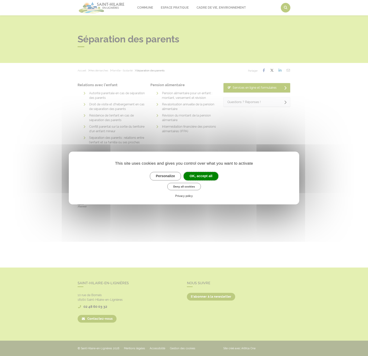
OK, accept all (201, 176)
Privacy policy (184, 195)
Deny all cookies (184, 186)
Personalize (165, 176)
